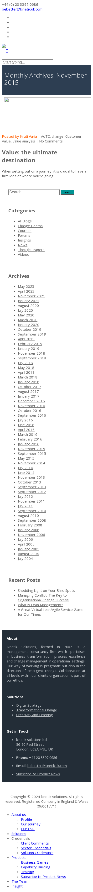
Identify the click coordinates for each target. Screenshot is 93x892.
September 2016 (32, 415)
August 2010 (28, 515)
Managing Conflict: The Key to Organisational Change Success (43, 597)
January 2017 (28, 396)
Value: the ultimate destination (29, 156)
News (22, 244)
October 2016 (29, 410)
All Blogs (25, 221)
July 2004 (25, 558)
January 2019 (28, 348)
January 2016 (28, 443)
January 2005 (28, 548)
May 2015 (26, 458)
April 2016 (26, 429)
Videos (23, 254)
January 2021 (28, 300)
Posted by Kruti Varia (19, 136)
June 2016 (26, 424)
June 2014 (26, 472)
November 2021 (31, 296)
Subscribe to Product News (38, 773)
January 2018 (28, 381)
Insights (24, 240)
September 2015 (32, 453)
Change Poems (30, 225)
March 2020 (27, 319)
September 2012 (32, 491)
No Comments (51, 141)
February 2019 (30, 343)
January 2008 (28, 529)
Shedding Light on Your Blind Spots (46, 590)
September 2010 (32, 510)
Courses (24, 230)
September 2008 (32, 520)
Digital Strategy (28, 705)
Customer (73, 136)
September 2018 (32, 358)
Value (6, 141)
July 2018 (25, 362)
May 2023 (26, 286)
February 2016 (30, 439)
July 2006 (25, 539)
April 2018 (26, 372)
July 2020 (25, 310)
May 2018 (26, 367)
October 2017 (29, 386)
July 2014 (25, 467)
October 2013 (29, 482)
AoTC (45, 136)
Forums (24, 235)
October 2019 (29, 329)
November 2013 (31, 477)
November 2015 (31, 448)
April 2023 (26, 291)
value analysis (24, 141)
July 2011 (25, 506)
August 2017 (28, 391)
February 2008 (30, 525)
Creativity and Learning (34, 714)
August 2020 (28, 305)
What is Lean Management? (40, 604)
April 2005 (26, 544)
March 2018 (27, 377)
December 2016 (31, 401)
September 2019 (32, 334)
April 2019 (26, 338)
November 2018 (31, 353)
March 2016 (27, 434)
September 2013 (32, 486)
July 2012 (25, 496)
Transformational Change (36, 710)
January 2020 (28, 324)
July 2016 (25, 420)
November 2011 (31, 501)
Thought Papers (31, 249)
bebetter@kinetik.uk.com (22, 9)
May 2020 (26, 315)
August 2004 (28, 553)
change (57, 136)
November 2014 (31, 463)
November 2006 (31, 534)
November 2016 (31, 405)
